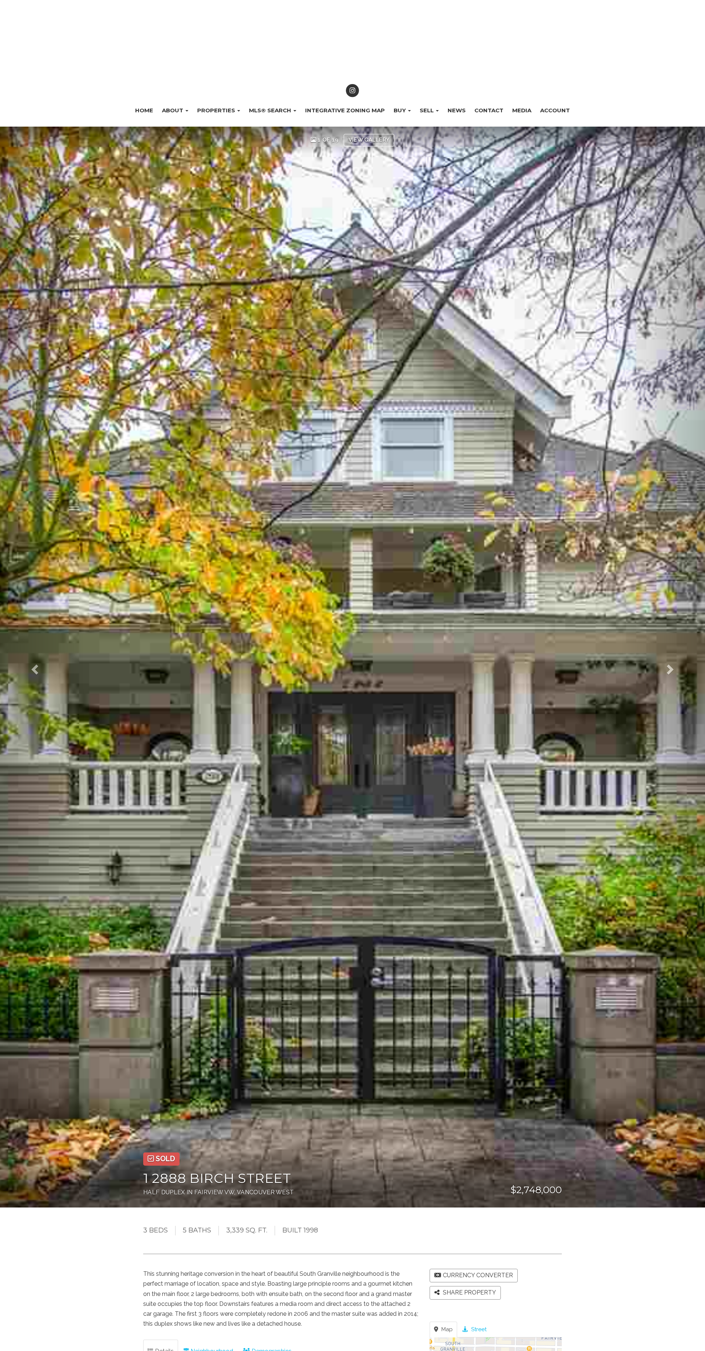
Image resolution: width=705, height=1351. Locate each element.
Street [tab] (478, 1329)
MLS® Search (271, 110)
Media (521, 110)
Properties (216, 110)
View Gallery (369, 140)
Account (555, 110)
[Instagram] (352, 91)
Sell (427, 110)
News (457, 110)
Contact (488, 110)
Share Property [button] (468, 1292)
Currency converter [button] (478, 1275)
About (173, 110)
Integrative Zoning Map (345, 110)
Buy (400, 110)
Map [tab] (446, 1329)
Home (144, 110)
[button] (42, 667)
